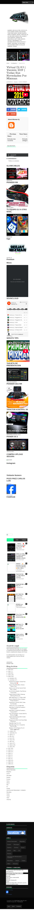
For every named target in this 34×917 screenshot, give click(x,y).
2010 (9, 760)
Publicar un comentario (14, 161)
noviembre (12, 680)
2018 (9, 676)
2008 (9, 763)
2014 (9, 753)
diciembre (11, 678)
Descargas (9, 775)
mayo (10, 739)
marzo (11, 743)
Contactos (18, 906)
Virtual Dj (9, 799)
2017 (9, 748)
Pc (7, 786)
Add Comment (23, 82)
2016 (9, 750)
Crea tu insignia (9, 495)
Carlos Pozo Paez (9, 889)
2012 (9, 757)
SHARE (13, 109)
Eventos (8, 779)
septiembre (12, 732)
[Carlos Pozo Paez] (7, 892)
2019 (9, 674)
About (13, 906)
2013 (9, 755)
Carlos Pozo (9, 483)
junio (10, 738)
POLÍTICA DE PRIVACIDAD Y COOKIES (16, 790)
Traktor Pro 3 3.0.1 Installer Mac (16, 705)
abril (10, 741)
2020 (9, 673)
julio (10, 736)
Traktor (8, 795)
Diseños (8, 777)
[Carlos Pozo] (11, 493)
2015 (9, 751)
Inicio (9, 906)
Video (8, 797)
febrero (11, 745)
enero (10, 746)
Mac (8, 784)
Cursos (8, 773)
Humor (8, 781)
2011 (9, 758)
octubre (11, 731)
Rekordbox (9, 792)
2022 (9, 669)
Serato (8, 794)
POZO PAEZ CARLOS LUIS (21, 900)
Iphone (8, 782)
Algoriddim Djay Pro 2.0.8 (15, 723)
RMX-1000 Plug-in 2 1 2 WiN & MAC (17, 697)
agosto (11, 734)
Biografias (9, 771)
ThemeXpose (20, 901)
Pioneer (8, 788)
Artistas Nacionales (11, 770)
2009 (9, 762)
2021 (9, 671)
